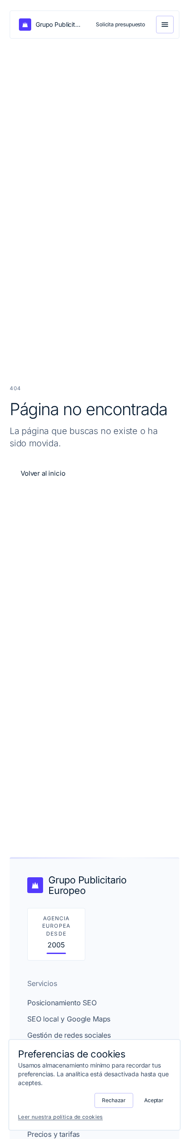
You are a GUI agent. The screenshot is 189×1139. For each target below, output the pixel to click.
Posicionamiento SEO (62, 1002)
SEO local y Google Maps (68, 1018)
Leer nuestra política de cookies (60, 1117)
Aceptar (154, 1100)
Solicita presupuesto (120, 24)
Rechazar (114, 1100)
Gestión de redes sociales (69, 1035)
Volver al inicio (43, 473)
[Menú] (165, 24)
